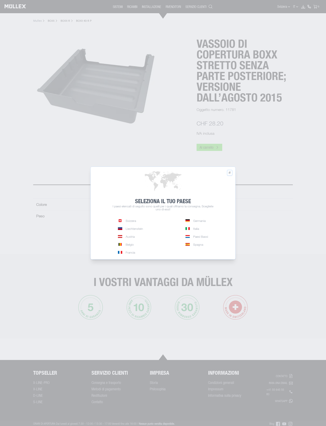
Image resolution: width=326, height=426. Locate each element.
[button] (229, 173)
